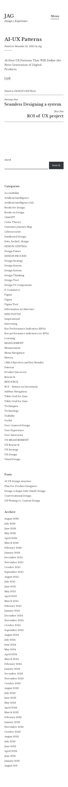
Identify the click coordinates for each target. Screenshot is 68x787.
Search (7, 159)
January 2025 (12, 610)
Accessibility (11, 193)
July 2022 (9, 741)
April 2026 (10, 538)
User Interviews (13, 435)
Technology (11, 410)
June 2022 (10, 746)
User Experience (14, 430)
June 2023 (10, 697)
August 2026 (11, 518)
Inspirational (12, 318)
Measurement (12, 348)
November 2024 (14, 620)
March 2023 (11, 712)
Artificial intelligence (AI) (19, 202)
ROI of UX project (45, 114)
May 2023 (10, 702)
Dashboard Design (15, 236)
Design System (13, 265)
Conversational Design (17, 495)
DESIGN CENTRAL (25, 91)
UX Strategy (11, 449)
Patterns (9, 367)
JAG (9, 16)
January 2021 (12, 760)
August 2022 (11, 736)
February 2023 (13, 717)
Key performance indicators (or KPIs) (26, 333)
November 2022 (14, 727)
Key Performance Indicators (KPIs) (25, 328)
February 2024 (13, 664)
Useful (8, 420)
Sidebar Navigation (15, 391)
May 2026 (10, 533)
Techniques (11, 406)
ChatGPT (9, 217)
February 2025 (13, 606)
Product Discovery (15, 372)
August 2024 (11, 634)
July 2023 (9, 693)
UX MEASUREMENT (16, 440)
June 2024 (10, 644)
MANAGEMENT (14, 343)
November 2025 (13, 562)
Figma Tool (11, 304)
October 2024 (12, 625)
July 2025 (9, 581)
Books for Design (14, 207)
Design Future (12, 251)
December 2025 (13, 557)
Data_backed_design (16, 241)
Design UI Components (18, 285)
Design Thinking (14, 275)
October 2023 (12, 683)
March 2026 (11, 542)
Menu (55, 16)
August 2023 (11, 688)
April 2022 (10, 751)
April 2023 (10, 707)
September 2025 (13, 572)
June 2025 (10, 586)
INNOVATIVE (12, 314)
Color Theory (12, 222)
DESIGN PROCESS (15, 256)
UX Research (11, 444)
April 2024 (10, 654)
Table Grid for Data (15, 396)
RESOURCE (11, 381)
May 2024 (10, 649)
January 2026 (12, 552)
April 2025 (10, 596)
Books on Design (14, 212)
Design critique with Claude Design (24, 491)
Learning (9, 338)
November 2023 (14, 678)
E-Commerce (12, 290)
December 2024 (13, 615)
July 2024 (9, 639)
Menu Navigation (14, 352)
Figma (8, 294)
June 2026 (10, 528)
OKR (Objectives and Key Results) (23, 362)
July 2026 (9, 523)
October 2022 (12, 731)
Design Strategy (13, 260)
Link (7, 78)
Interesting (10, 323)
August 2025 (11, 576)
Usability (9, 415)
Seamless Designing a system (32, 102)
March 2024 (11, 659)
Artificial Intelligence (16, 198)
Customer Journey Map (18, 226)
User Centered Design (17, 425)
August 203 (10, 765)
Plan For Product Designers (20, 486)
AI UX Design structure (17, 481)
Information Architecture (19, 309)
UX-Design (10, 454)
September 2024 (14, 630)
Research (9, 377)
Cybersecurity (12, 231)
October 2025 (12, 567)
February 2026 (13, 547)
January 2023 (12, 722)
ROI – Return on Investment (21, 386)
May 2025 (10, 591)
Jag (40, 46)
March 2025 (11, 601)
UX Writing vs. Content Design (22, 500)
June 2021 (10, 756)
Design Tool (11, 280)
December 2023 (13, 673)
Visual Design (12, 459)
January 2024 (12, 668)
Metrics (8, 357)
